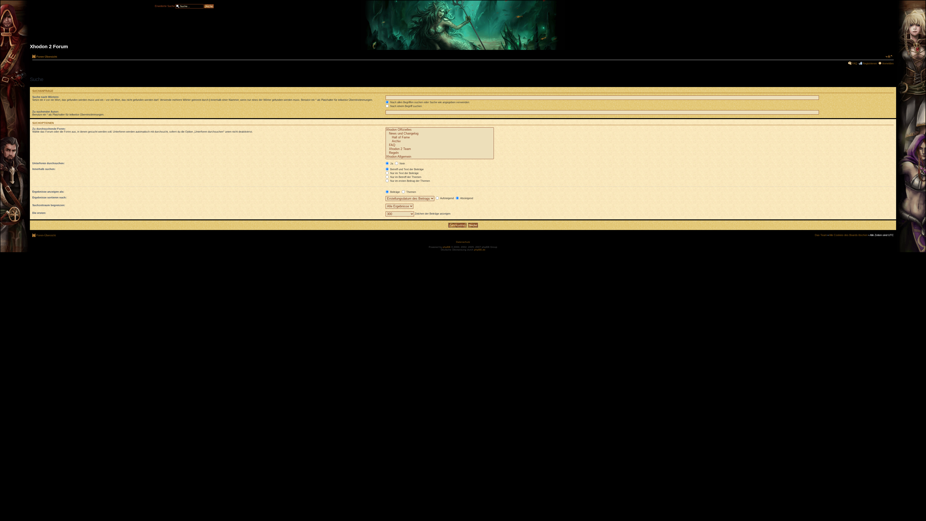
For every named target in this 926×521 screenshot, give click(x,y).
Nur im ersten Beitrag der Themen (409, 180)
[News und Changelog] (439, 133)
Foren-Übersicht (46, 56)
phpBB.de (479, 249)
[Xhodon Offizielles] (439, 130)
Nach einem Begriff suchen (405, 106)
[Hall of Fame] (439, 137)
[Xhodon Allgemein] (439, 157)
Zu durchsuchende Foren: (49, 128)
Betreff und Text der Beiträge (406, 169)
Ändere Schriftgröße (888, 56)
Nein (402, 163)
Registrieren (870, 63)
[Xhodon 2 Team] (439, 149)
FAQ (854, 63)
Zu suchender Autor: (45, 111)
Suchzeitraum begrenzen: (48, 205)
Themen (411, 191)
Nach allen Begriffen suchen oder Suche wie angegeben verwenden (429, 102)
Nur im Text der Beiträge (404, 173)
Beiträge (394, 191)
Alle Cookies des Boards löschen (848, 235)
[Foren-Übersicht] (463, 27)
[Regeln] (439, 153)
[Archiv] (439, 141)
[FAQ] (439, 145)
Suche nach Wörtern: (45, 96)
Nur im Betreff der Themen (405, 177)
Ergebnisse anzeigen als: (48, 191)
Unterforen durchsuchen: (48, 163)
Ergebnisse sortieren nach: (49, 197)
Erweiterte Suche (165, 5)
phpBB (446, 247)
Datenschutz (463, 242)
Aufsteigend (447, 198)
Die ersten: (39, 212)
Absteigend (466, 198)
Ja (391, 163)
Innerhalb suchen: (43, 169)
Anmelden (888, 63)
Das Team (821, 235)
